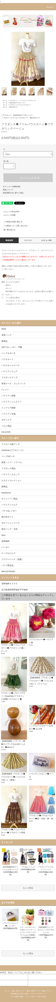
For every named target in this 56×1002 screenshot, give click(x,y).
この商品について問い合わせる (15, 226)
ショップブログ (30, 996)
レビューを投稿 (9, 215)
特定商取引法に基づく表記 (13, 193)
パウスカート (13, 100)
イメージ (28, 240)
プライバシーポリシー (37, 993)
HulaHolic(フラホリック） (17, 102)
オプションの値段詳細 (11, 186)
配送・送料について (33, 991)
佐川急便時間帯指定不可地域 (14, 589)
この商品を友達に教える (12, 222)
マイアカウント (6, 977)
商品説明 (9, 240)
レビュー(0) (46, 240)
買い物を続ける (9, 230)
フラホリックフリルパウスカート (20, 105)
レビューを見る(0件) (11, 212)
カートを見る (34, 977)
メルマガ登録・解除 (16, 996)
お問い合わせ (6, 983)
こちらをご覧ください (32, 972)
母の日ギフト (13, 107)
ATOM (44, 996)
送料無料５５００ (9, 583)
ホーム (5, 100)
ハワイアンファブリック (28, 100)
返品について (8, 190)
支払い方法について (18, 991)
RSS (39, 996)
